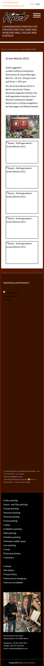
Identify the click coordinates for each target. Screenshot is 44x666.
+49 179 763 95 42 (10, 2)
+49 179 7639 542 (17, 646)
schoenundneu (28, 662)
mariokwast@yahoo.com (13, 5)
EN (37, 4)
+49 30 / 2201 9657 (19, 643)
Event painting (13, 49)
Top (41, 663)
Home (3, 49)
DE (32, 4)
